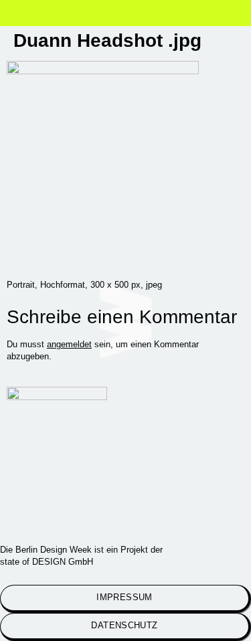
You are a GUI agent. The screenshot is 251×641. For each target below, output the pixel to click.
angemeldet (69, 344)
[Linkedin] (83, 517)
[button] (34, 15)
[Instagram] (23, 517)
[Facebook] (142, 517)
